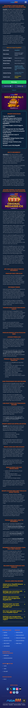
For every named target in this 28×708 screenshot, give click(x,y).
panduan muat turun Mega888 (15, 570)
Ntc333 (19, 68)
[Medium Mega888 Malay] (20, 689)
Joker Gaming (20, 67)
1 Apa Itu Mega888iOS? (9, 116)
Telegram (14, 90)
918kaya (22, 68)
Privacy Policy (5, 704)
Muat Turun (21, 72)
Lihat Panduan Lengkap (18, 77)
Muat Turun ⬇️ (7, 86)
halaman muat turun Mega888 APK (14, 418)
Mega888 (5, 9)
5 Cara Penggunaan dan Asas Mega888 (13, 129)
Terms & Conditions (17, 704)
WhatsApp (14, 82)
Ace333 (16, 68)
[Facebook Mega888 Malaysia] (7, 689)
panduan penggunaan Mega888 (15, 526)
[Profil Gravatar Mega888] (17, 692)
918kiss (16, 67)
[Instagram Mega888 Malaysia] (17, 689)
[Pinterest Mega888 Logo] (11, 692)
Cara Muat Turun (18, 73)
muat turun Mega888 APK (18, 538)
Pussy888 (21, 66)
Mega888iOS (17, 50)
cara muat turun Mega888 (15, 533)
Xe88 (16, 69)
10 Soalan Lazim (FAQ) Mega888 (11, 145)
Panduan (16, 72)
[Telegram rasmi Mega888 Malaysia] (14, 689)
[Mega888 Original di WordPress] (14, 692)
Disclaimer (11, 704)
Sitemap (23, 704)
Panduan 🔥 (20, 86)
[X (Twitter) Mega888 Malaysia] (11, 689)
